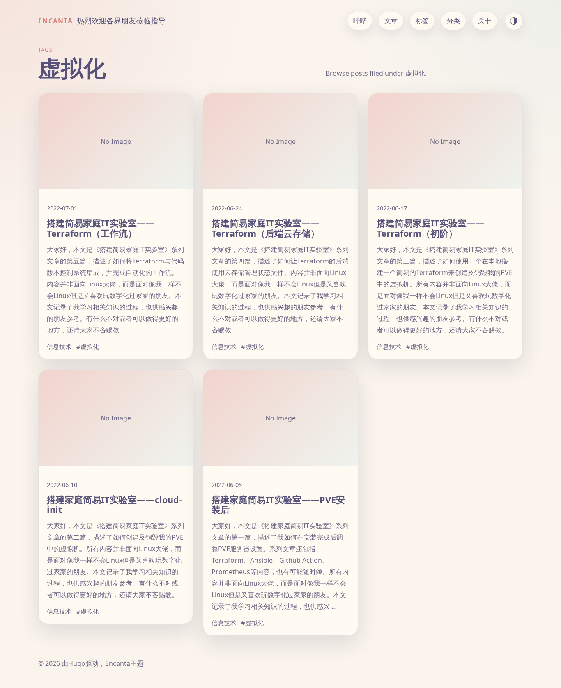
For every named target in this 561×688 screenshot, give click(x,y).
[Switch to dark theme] (514, 21)
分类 (453, 20)
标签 (422, 20)
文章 (391, 20)
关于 (484, 20)
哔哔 (359, 20)
